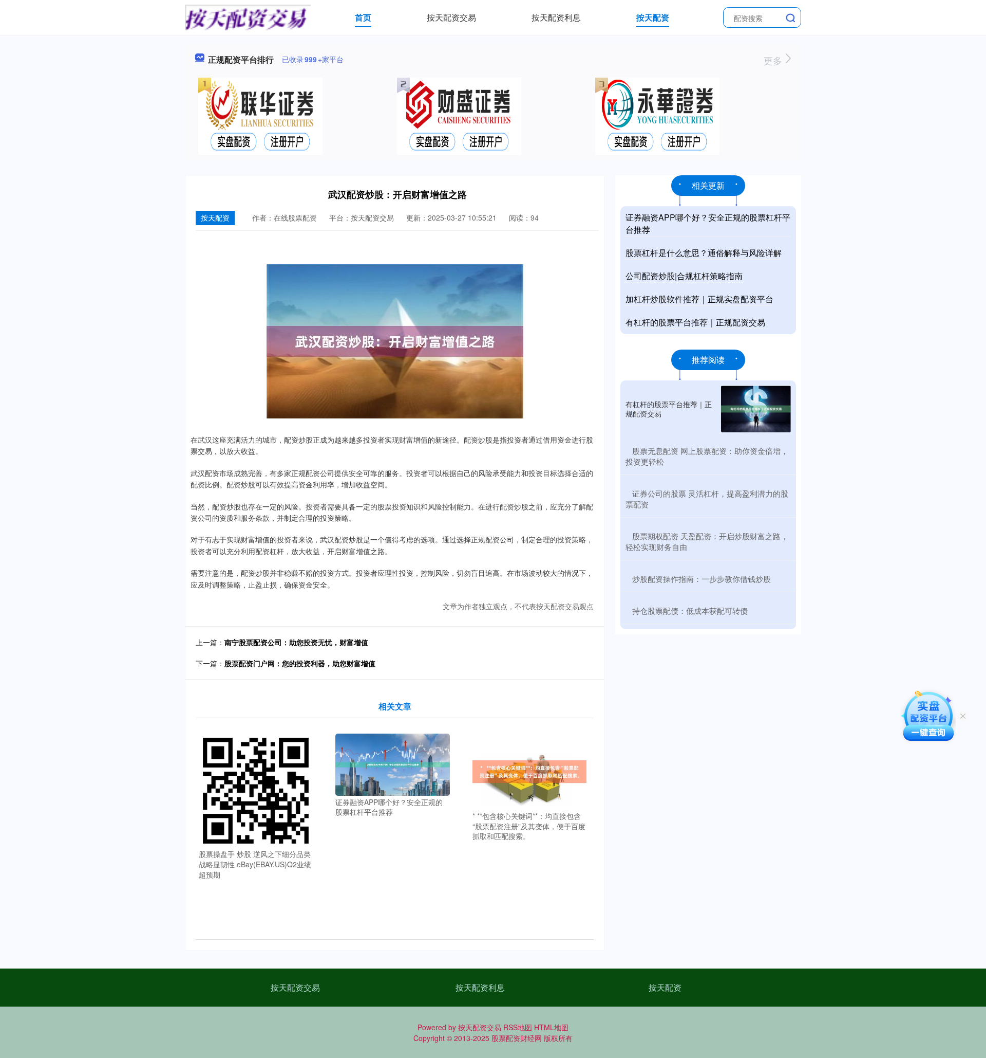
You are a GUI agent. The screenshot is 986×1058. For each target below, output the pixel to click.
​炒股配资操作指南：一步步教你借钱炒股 (701, 578)
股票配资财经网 (516, 1038)
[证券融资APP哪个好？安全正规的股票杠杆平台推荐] (392, 763)
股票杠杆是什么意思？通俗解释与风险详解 (703, 253)
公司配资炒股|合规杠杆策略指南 (684, 276)
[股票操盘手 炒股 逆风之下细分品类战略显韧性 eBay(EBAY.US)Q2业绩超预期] (256, 790)
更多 (774, 60)
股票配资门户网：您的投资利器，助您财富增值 (299, 663)
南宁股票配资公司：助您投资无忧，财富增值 (296, 642)
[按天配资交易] (248, 16)
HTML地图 (551, 1027)
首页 (363, 17)
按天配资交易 (451, 17)
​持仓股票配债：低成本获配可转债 (690, 610)
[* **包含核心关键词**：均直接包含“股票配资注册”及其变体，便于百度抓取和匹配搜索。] (529, 770)
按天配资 (652, 17)
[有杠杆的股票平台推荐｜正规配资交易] (756, 409)
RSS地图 (517, 1027)
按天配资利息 (556, 17)
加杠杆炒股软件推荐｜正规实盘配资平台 (699, 299)
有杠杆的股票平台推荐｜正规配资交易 (695, 322)
